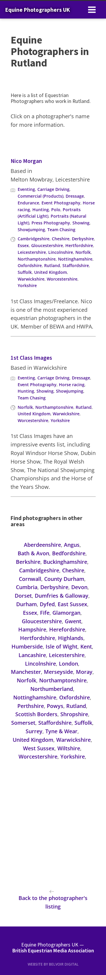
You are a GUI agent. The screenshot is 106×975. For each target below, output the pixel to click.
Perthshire (30, 705)
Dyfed (47, 604)
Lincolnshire (60, 252)
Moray (84, 671)
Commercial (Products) (40, 196)
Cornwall (30, 578)
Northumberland (51, 688)
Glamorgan (66, 612)
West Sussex (38, 748)
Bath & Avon (33, 553)
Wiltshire (68, 748)
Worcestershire (62, 279)
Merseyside (58, 671)
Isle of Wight (61, 646)
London (68, 663)
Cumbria (26, 587)
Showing (81, 223)
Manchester (26, 671)
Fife (44, 612)
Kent (86, 646)
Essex (23, 245)
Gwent (73, 621)
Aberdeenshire (42, 544)
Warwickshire (31, 279)
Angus (72, 544)
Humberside (27, 646)
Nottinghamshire (75, 259)
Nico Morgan (26, 160)
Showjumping (31, 229)
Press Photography (51, 223)
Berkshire (28, 561)
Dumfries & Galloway (61, 595)
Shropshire (74, 714)
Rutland (52, 265)
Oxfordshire (30, 265)
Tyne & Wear (61, 731)
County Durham (64, 578)
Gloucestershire (47, 245)
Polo (55, 209)
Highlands (70, 637)
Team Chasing (61, 229)
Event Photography (61, 203)
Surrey (34, 731)
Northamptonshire (37, 259)
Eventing (26, 189)
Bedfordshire (68, 553)
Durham (26, 604)
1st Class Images (31, 357)
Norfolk (83, 252)
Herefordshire (67, 629)
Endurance (28, 203)
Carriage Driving (53, 189)
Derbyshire (83, 238)
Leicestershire (32, 252)
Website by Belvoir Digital (53, 964)
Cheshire (60, 238)
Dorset (23, 595)
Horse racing (72, 384)
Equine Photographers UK (37, 9)
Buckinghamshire (65, 561)
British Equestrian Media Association (53, 951)
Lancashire (32, 655)
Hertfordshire (79, 245)
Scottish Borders (36, 714)
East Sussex (72, 604)
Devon (79, 587)
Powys (55, 705)
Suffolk (25, 272)
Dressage (75, 196)
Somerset (23, 722)
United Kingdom (50, 272)
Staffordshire (75, 265)
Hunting (40, 209)
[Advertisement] (53, 827)
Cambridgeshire (33, 238)
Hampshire (32, 629)
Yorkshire (27, 285)
